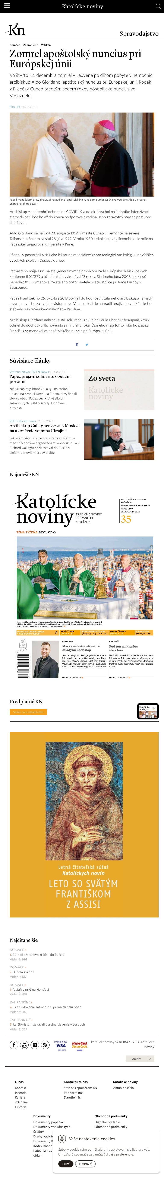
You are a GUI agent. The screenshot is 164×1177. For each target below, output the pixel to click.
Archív (136, 1058)
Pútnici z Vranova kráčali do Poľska (38, 954)
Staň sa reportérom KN (80, 1088)
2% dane (21, 1102)
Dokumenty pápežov (48, 1122)
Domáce (17, 950)
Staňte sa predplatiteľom (28, 712)
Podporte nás (73, 1092)
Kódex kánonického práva (52, 1146)
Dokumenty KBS (45, 1141)
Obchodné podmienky (111, 1126)
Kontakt (20, 1088)
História (20, 1107)
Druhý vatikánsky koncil (51, 1136)
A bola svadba (23, 972)
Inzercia (20, 1092)
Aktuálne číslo (123, 1088)
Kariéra (20, 1097)
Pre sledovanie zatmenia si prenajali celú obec (47, 1007)
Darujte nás (72, 1097)
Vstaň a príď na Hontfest (31, 989)
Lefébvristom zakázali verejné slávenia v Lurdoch (49, 1024)
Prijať (65, 1164)
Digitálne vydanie (107, 1122)
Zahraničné (20, 1002)
